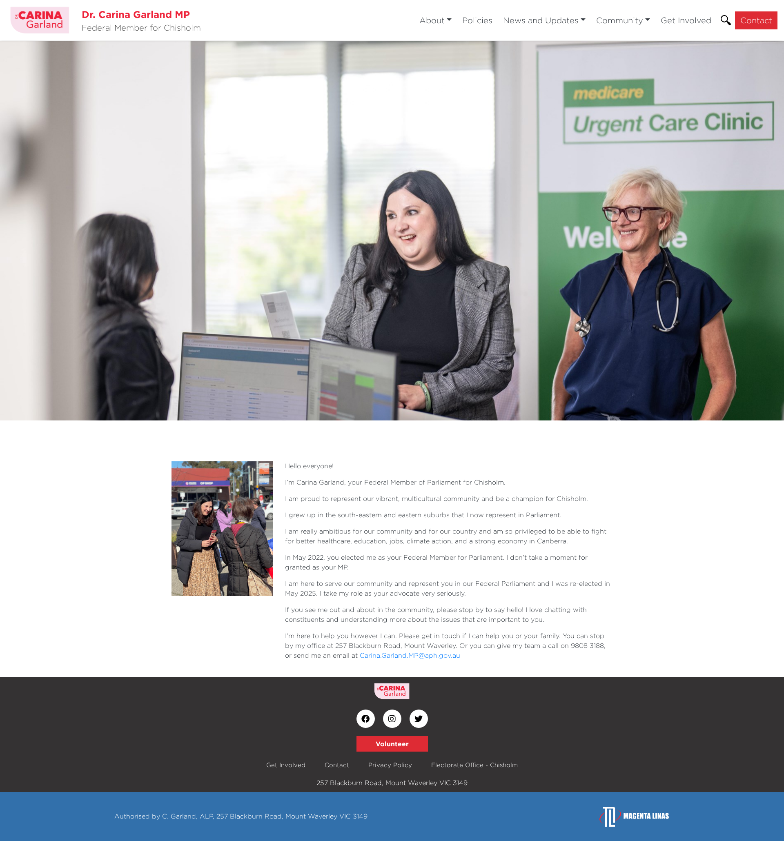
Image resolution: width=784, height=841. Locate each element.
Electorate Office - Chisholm (474, 765)
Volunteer (392, 744)
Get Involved (686, 20)
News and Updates (541, 20)
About (432, 20)
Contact (756, 20)
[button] (59, 230)
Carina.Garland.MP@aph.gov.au (410, 655)
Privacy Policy (390, 765)
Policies (477, 20)
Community (619, 20)
